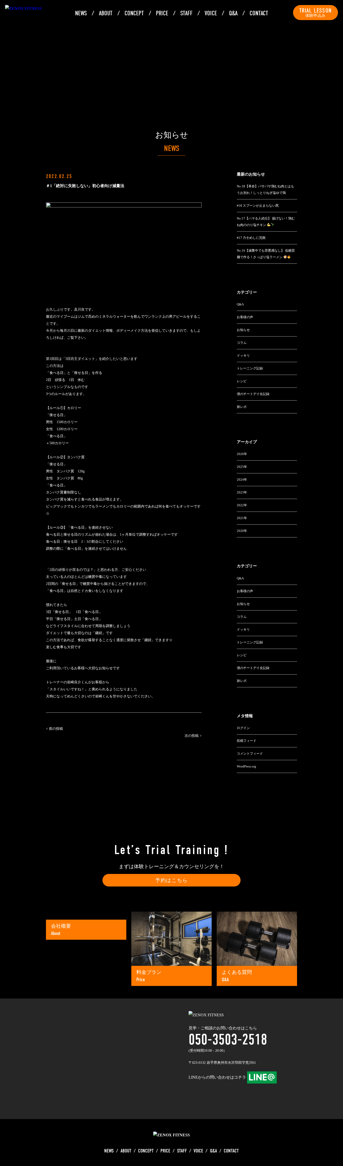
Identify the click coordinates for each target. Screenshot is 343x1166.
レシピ (242, 381)
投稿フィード (246, 741)
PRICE (162, 13)
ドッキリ (243, 355)
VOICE (211, 13)
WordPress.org (246, 766)
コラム (242, 343)
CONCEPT (134, 13)
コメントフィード (250, 753)
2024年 (242, 479)
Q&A (233, 13)
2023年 (242, 492)
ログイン (243, 728)
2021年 (242, 518)
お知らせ (243, 330)
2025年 (242, 467)
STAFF (186, 13)
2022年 (242, 505)
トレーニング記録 (250, 368)
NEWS (81, 13)
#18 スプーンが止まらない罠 (258, 205)
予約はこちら (171, 880)
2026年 (242, 454)
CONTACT (259, 13)
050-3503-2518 (228, 1039)
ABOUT (105, 13)
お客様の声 (245, 317)
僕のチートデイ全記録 (253, 394)
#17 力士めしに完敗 (251, 238)
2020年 (242, 531)
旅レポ (242, 407)
